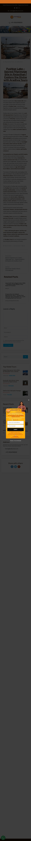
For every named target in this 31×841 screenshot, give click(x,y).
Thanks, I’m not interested (15, 440)
